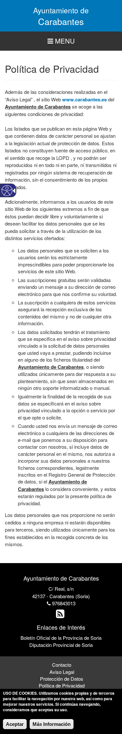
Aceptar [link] (15, 724)
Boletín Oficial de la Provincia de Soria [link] (61, 637)
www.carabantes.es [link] (84, 99)
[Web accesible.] (7, 190)
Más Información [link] (52, 724)
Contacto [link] (61, 664)
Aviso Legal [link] (61, 671)
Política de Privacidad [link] (62, 685)
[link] (61, 615)
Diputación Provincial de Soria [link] (61, 644)
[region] (61, 41)
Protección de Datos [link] (61, 678)
